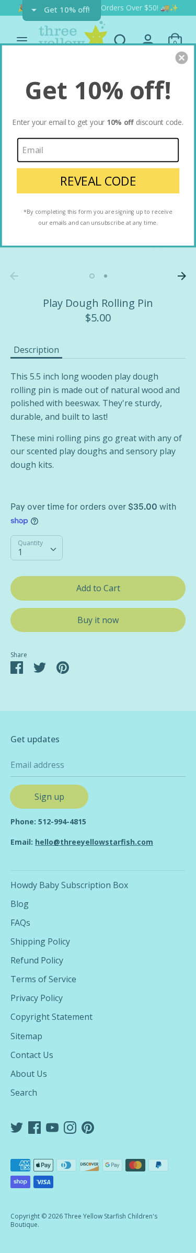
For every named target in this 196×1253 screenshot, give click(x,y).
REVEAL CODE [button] (98, 180)
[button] (182, 57)
